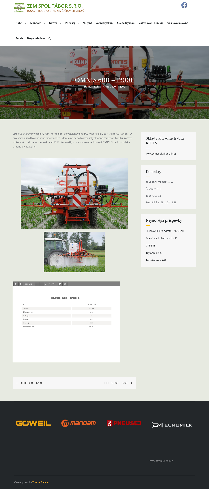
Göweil (53, 23)
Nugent (87, 23)
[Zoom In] (42, 284)
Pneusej (70, 23)
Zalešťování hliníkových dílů (161, 238)
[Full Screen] (65, 284)
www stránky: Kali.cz (161, 461)
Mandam (35, 23)
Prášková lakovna (177, 23)
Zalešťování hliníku (151, 23)
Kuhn (19, 23)
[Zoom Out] (37, 284)
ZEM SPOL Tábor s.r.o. (55, 5)
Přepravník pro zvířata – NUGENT (165, 231)
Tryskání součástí (156, 260)
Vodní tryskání (105, 23)
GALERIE (150, 245)
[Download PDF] (60, 284)
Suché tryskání (126, 23)
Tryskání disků (154, 253)
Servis (19, 38)
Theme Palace (40, 482)
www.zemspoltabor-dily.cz (161, 153)
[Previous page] (15, 284)
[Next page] (20, 284)
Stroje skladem (36, 38)
